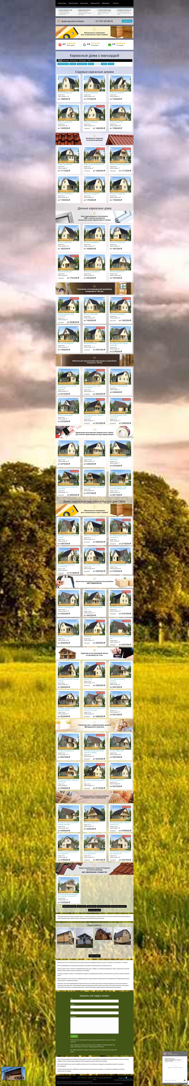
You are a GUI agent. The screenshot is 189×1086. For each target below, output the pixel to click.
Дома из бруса (62, 3)
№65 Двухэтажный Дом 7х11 (118, 708)
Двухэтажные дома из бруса (69, 906)
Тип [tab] (61, 60)
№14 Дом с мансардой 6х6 (117, 193)
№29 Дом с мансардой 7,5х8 (118, 565)
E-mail (71, 1010)
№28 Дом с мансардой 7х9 (65, 636)
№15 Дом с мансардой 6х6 (91, 242)
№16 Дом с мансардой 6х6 (117, 242)
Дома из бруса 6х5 (92, 906)
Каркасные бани (95, 3)
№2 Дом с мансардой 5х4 (91, 92)
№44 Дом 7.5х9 (88, 679)
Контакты (115, 3)
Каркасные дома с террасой (104, 906)
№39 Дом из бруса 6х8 (90, 343)
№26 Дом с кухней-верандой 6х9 (119, 386)
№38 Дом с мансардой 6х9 (91, 535)
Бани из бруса (84, 3)
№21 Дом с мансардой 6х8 (65, 343)
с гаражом (104, 63)
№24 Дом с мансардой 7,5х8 (66, 457)
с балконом (72, 63)
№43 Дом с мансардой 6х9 (65, 415)
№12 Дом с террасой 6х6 (65, 242)
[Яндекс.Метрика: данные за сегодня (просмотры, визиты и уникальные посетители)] (129, 1078)
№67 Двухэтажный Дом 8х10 (66, 751)
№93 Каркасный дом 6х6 (65, 271)
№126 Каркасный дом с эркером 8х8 (94, 487)
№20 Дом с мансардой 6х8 (117, 314)
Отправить (74, 1036)
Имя (71, 998)
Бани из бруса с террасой (94, 910)
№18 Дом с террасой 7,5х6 (117, 271)
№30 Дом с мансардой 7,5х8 (66, 607)
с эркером (91, 63)
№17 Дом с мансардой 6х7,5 (92, 271)
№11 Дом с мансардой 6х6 (65, 193)
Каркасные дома (73, 3)
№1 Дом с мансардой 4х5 (65, 92)
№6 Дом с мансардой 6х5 (91, 122)
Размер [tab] (67, 60)
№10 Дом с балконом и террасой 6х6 (120, 164)
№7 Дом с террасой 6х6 (116, 122)
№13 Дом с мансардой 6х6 (91, 193)
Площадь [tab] (83, 60)
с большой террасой (82, 63)
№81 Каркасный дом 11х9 (91, 822)
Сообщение (73, 1016)
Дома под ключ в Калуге (72, 21)
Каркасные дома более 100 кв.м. (119, 906)
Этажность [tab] (75, 60)
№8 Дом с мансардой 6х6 (65, 164)
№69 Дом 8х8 (87, 636)
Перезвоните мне (127, 21)
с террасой (111, 63)
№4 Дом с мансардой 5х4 (65, 122)
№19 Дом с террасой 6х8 (91, 314)
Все (89, 60)
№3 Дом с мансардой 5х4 (117, 92)
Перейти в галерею (94, 956)
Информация (105, 3)
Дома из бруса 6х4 (81, 906)
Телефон (72, 1004)
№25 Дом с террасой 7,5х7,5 (91, 457)
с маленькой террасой (63, 63)
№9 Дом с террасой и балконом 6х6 (94, 164)
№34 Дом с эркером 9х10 (117, 780)
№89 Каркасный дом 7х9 (117, 607)
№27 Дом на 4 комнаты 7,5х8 (92, 565)
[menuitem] (62, 3)
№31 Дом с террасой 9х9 (117, 751)
